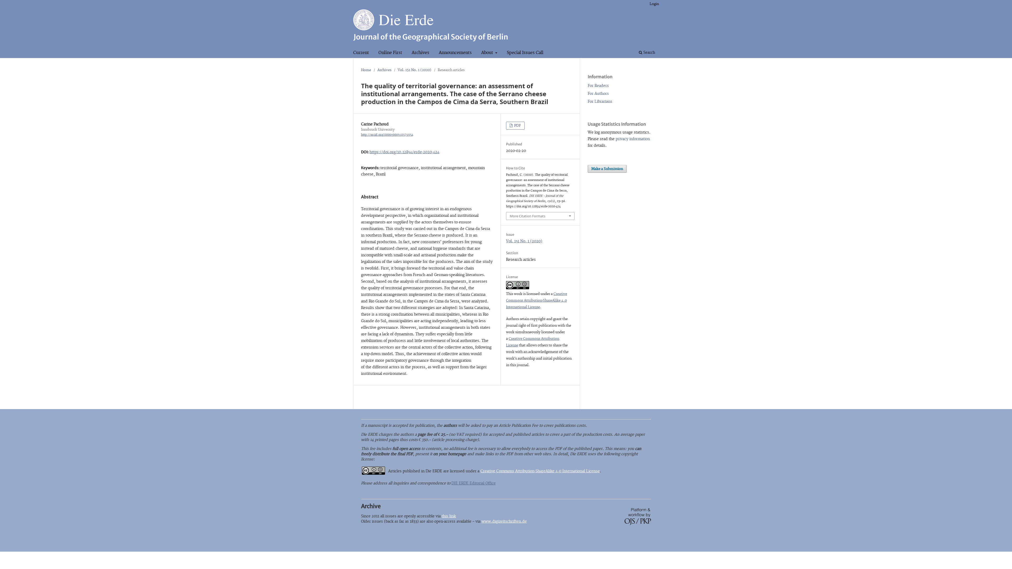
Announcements (455, 52)
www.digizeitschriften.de (504, 521)
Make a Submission (607, 169)
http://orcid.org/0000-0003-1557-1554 (387, 134)
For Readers (598, 86)
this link (449, 516)
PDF (517, 126)
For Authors (598, 93)
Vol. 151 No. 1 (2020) (414, 70)
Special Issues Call (525, 52)
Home (366, 70)
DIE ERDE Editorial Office (473, 483)
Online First (390, 52)
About (487, 52)
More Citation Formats (527, 216)
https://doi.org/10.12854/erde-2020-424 (404, 152)
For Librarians (600, 101)
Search (648, 52)
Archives (420, 52)
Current (361, 52)
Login (654, 4)
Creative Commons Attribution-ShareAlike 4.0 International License (536, 300)
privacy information (633, 139)
